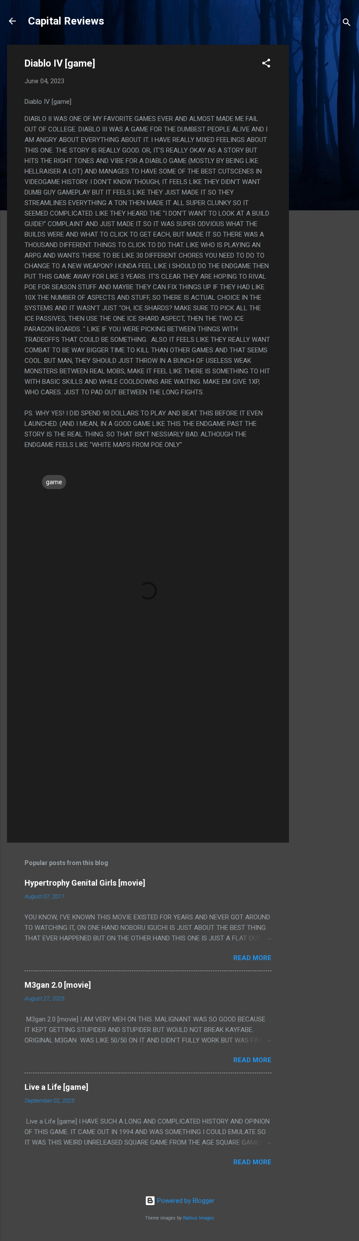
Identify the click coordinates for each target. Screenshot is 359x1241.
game (54, 482)
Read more (252, 958)
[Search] (346, 24)
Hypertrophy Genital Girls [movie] (85, 882)
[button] (266, 64)
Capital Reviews (66, 21)
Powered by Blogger (185, 1201)
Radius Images (198, 1218)
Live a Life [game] (56, 1087)
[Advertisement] (324, 176)
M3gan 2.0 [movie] (58, 984)
